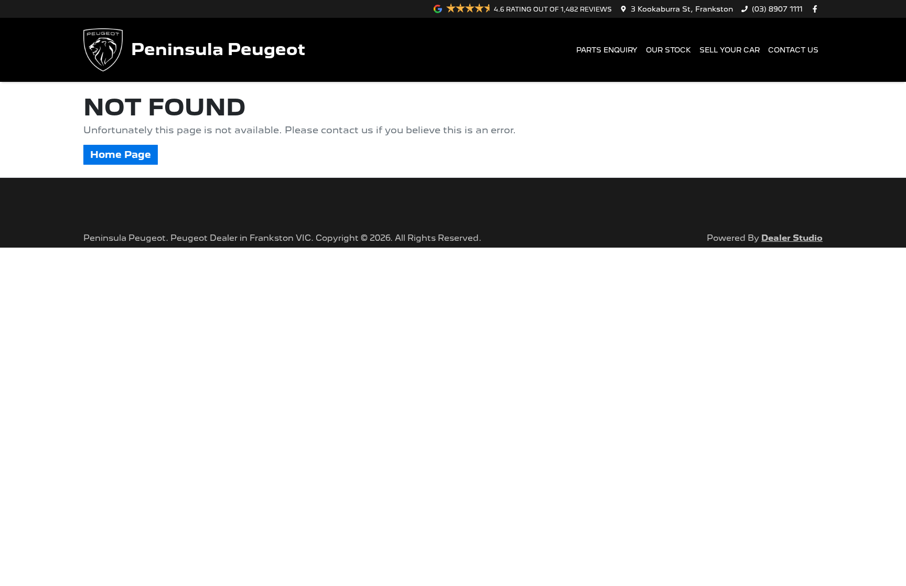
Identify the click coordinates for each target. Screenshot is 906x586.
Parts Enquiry (607, 50)
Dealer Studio (792, 238)
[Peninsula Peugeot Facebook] (817, 9)
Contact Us (793, 50)
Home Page (120, 154)
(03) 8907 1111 (777, 9)
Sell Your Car (729, 50)
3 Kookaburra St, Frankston (682, 9)
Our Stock (668, 50)
